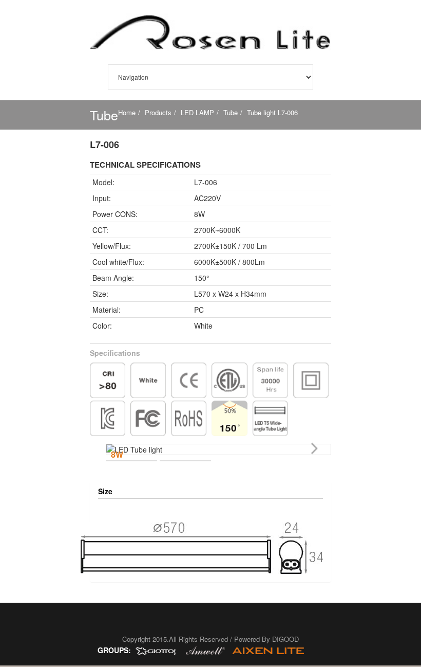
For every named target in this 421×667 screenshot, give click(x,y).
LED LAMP (197, 112)
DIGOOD (285, 639)
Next (315, 450)
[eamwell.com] (206, 650)
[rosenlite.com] (270, 650)
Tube (230, 112)
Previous (121, 461)
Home (127, 112)
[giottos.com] (159, 650)
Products (158, 112)
